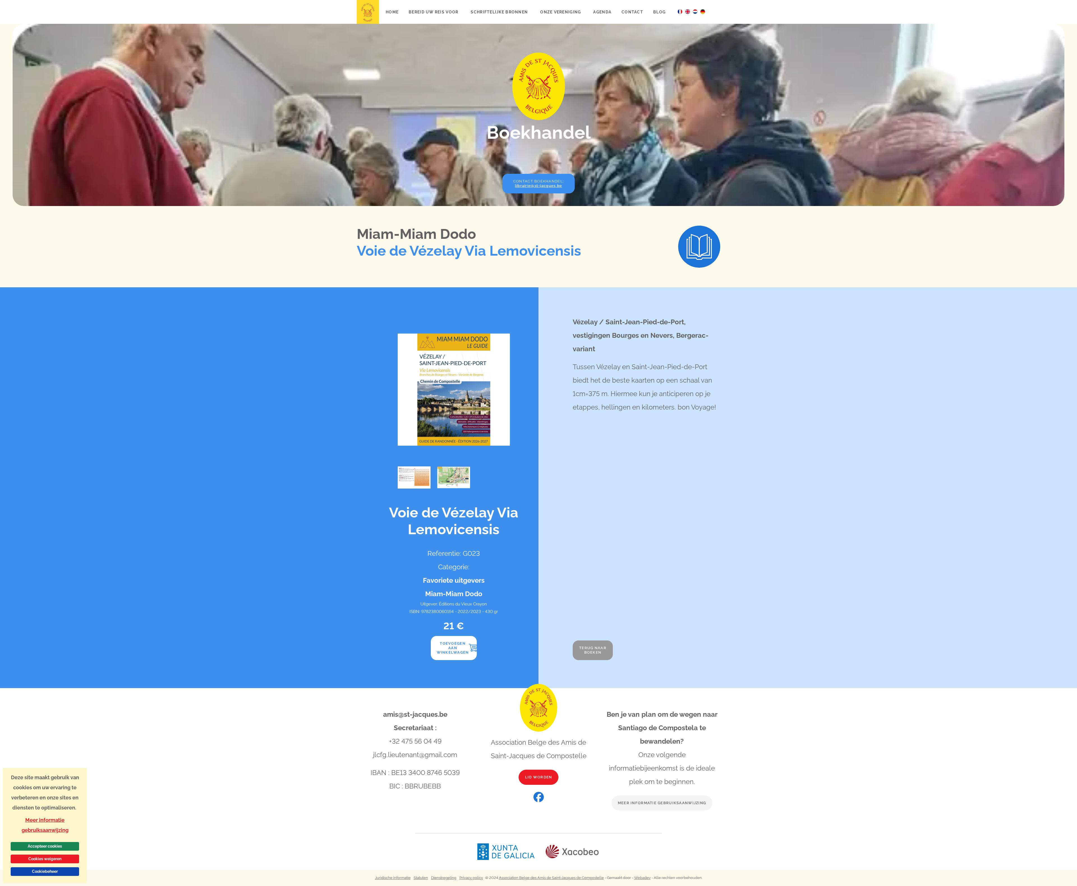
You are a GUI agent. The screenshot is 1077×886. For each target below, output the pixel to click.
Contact (632, 12)
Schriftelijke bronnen (500, 12)
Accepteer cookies (45, 846)
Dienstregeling (443, 878)
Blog (659, 12)
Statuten (421, 878)
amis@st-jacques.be (415, 714)
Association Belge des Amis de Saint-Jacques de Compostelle (551, 878)
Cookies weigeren (44, 859)
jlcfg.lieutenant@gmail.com (415, 755)
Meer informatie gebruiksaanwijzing (662, 803)
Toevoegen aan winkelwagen (453, 647)
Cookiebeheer (45, 871)
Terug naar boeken (592, 650)
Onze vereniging (561, 12)
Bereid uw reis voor (434, 12)
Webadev (642, 878)
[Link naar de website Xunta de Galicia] (511, 851)
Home (392, 12)
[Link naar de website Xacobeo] (572, 851)
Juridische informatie (393, 878)
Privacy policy (471, 878)
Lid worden (538, 777)
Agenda (602, 12)
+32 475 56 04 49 (415, 741)
